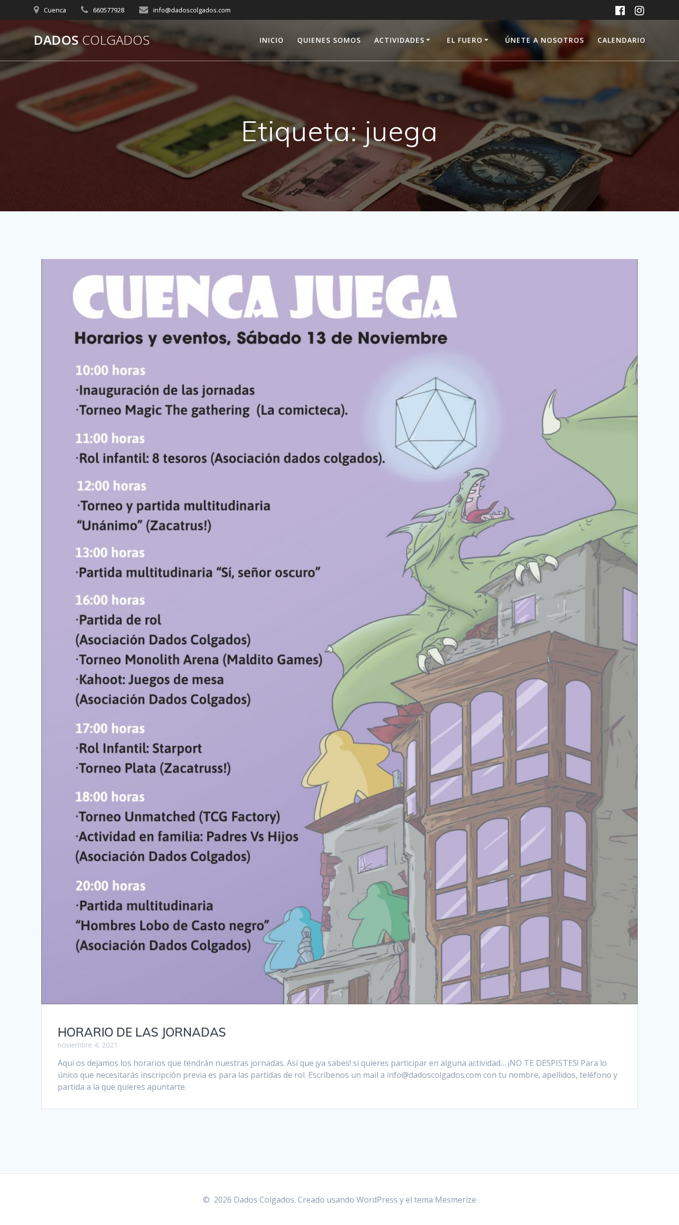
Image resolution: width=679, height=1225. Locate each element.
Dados (92, 40)
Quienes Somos (329, 40)
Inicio (271, 40)
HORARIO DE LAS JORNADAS (142, 1032)
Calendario (621, 40)
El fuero (465, 40)
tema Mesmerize (445, 1199)
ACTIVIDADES (399, 40)
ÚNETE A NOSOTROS (544, 40)
